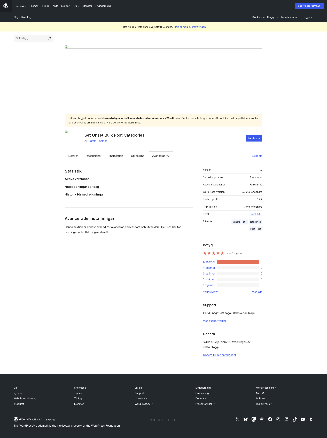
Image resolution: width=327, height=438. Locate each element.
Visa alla (257, 292)
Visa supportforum (214, 321)
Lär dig (139, 387)
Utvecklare (141, 398)
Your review (210, 292)
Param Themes (97, 141)
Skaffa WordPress (309, 5)
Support (257, 156)
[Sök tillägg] (49, 38)
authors (236, 222)
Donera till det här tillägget (219, 355)
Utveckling (137, 156)
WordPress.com (266, 387)
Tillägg (78, 398)
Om (15, 387)
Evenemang (202, 393)
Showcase (80, 387)
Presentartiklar (205, 403)
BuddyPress (264, 403)
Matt (260, 393)
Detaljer (73, 156)
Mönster (79, 403)
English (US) (255, 214)
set (259, 229)
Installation (116, 156)
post (252, 229)
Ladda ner (254, 138)
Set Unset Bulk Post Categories (114, 135)
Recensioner (93, 156)
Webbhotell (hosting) (25, 398)
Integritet (19, 403)
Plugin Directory (23, 17)
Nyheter (18, 393)
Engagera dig (203, 387)
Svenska (50, 419)
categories (255, 222)
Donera (201, 398)
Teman (78, 393)
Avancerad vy (160, 156)
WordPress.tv (144, 403)
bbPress (262, 398)
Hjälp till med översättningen (190, 26)
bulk (245, 222)
